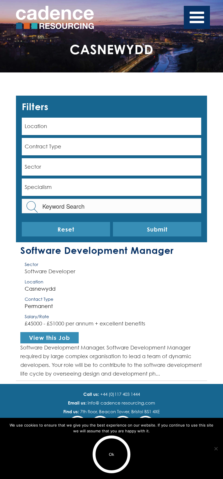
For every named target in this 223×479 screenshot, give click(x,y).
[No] (216, 448)
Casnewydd (40, 289)
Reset (65, 229)
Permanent (39, 306)
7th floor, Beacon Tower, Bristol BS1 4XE (119, 411)
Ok (111, 454)
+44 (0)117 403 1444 (119, 394)
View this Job (49, 337)
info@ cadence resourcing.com (121, 402)
